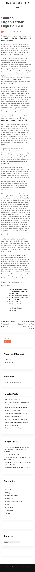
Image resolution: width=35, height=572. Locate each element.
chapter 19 (6, 163)
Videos (7, 513)
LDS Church (9, 498)
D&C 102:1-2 (11, 83)
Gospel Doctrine (10, 490)
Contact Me (9, 363)
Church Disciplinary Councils (18, 289)
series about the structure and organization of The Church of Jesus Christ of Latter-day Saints (16, 38)
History (7, 493)
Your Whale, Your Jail (12, 454)
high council (12, 310)
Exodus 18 (12, 93)
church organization (15, 308)
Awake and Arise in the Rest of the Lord (18, 467)
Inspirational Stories (11, 495)
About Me (8, 360)
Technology (9, 510)
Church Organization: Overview (19, 296)
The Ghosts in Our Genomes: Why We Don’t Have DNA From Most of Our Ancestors (16, 449)
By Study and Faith (17, 2)
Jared (19, 32)
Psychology (9, 507)
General (7, 487)
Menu (17, 7)
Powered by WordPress (11, 567)
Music (7, 504)
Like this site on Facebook (12, 382)
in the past (20, 243)
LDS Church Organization (13, 501)
